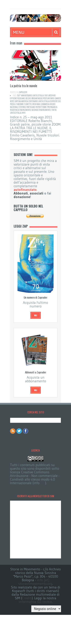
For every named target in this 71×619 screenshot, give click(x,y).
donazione (22, 197)
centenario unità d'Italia (39, 101)
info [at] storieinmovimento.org (35, 582)
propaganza (52, 107)
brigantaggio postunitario (42, 98)
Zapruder (23, 92)
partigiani (30, 107)
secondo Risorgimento (41, 109)
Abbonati (21, 193)
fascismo (20, 104)
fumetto (28, 104)
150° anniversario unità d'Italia (30, 95)
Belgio (28, 98)
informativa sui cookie (35, 602)
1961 (46, 95)
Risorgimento (25, 109)
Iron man (36, 104)
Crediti (27, 598)
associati (36, 193)
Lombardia (45, 104)
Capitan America (21, 101)
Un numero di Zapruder (35, 297)
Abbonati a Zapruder (35, 372)
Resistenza (14, 109)
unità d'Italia (15, 112)
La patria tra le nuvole (23, 85)
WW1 (23, 112)
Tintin (53, 109)
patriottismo (41, 107)
